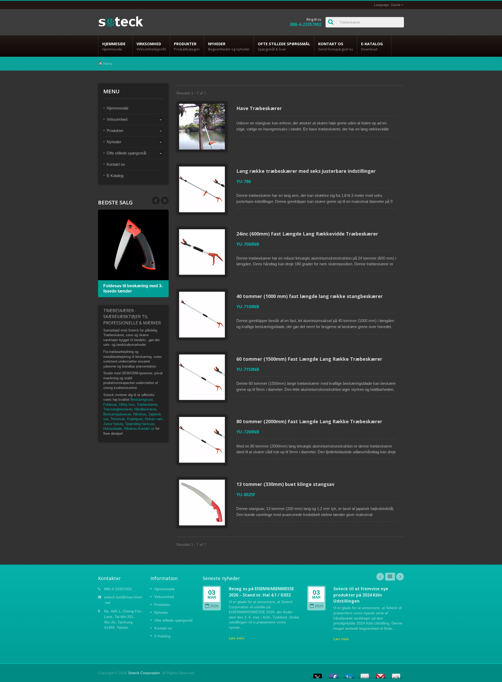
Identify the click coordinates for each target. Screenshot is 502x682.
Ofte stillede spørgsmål (284, 46)
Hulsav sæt (153, 419)
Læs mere (236, 638)
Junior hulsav (113, 424)
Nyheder (229, 46)
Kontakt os (335, 46)
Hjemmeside (114, 46)
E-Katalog (372, 46)
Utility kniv (127, 404)
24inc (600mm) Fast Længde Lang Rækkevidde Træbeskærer (307, 234)
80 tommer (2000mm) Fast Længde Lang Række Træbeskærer (309, 421)
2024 (319, 606)
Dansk (395, 5)
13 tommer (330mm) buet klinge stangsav (285, 484)
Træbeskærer (147, 404)
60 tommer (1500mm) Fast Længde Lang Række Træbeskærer (309, 359)
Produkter (186, 46)
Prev (165, 200)
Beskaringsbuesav (117, 414)
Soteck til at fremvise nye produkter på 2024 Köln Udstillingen (360, 595)
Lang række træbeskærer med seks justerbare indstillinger (306, 171)
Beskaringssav (141, 400)
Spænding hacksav (139, 424)
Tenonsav (118, 419)
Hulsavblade (112, 429)
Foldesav (110, 404)
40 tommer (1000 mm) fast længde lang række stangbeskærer (309, 296)
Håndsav (139, 414)
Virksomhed (151, 46)
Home (107, 64)
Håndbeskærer (145, 409)
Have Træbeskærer (259, 108)
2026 (214, 606)
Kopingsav (135, 419)
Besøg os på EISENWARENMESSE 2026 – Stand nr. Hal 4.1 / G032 (261, 592)
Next (156, 200)
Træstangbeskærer (117, 409)
